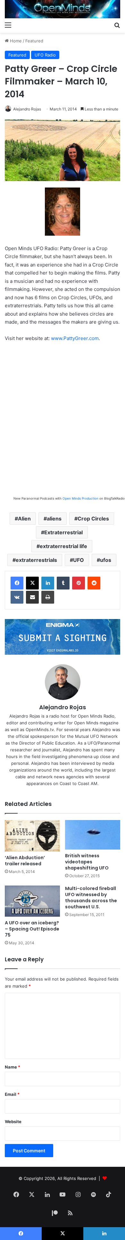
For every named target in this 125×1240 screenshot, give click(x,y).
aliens (54, 518)
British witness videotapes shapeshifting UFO (87, 861)
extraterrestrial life (63, 546)
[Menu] (8, 25)
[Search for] (117, 25)
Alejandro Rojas (27, 109)
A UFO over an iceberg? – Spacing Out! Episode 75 (32, 929)
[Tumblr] (63, 583)
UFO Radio (45, 54)
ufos (105, 560)
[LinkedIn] (47, 583)
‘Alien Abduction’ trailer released (25, 860)
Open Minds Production (80, 498)
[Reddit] (94, 583)
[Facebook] (17, 583)
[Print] (47, 597)
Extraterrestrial (63, 532)
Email (12, 1094)
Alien (24, 518)
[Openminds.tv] (62, 9)
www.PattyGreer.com (75, 338)
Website (13, 1121)
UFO (78, 560)
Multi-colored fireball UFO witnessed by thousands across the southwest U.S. (91, 897)
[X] (32, 583)
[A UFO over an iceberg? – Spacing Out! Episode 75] (32, 901)
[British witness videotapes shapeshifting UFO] (92, 835)
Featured (34, 40)
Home (15, 40)
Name (12, 1067)
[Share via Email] (32, 597)
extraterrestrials (36, 560)
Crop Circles (93, 518)
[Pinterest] (78, 583)
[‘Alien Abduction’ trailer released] (32, 835)
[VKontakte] (17, 597)
